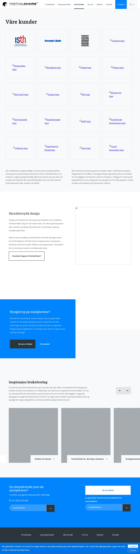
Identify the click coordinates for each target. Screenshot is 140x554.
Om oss (90, 4)
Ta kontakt (45, 344)
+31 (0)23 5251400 (19, 500)
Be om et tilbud (25, 344)
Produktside (49, 4)
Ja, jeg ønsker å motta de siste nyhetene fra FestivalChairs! (103, 499)
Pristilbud (121, 4)
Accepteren (133, 546)
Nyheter (100, 4)
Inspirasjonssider (64, 4)
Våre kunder (79, 4)
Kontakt (109, 4)
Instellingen (132, 550)
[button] (120, 390)
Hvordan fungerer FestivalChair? (26, 256)
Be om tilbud (108, 490)
